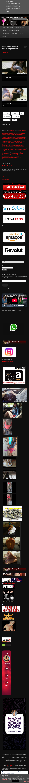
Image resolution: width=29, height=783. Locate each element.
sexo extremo (7, 152)
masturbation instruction (18, 145)
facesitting (17, 140)
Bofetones (4, 133)
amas (23, 130)
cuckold (12, 134)
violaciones (12, 156)
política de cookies (4, 779)
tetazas (7, 156)
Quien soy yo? (10, 27)
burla (12, 133)
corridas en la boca (6, 134)
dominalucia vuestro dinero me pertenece (10, 47)
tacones (4, 156)
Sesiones (4, 30)
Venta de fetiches (6, 33)
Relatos (21, 33)
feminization (4, 141)
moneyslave (14, 148)
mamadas (11, 145)
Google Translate (24, 270)
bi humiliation (21, 132)
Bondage (9, 133)
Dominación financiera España (13, 137)
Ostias (25, 148)
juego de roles (5, 145)
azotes (7, 132)
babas (10, 132)
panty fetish (4, 149)
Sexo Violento (14, 152)
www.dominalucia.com (7, 157)
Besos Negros (15, 132)
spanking (19, 152)
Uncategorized (11, 130)
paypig (9, 149)
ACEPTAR (15, 781)
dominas (4, 138)
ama (20, 130)
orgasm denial (20, 148)
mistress (13, 146)
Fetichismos (4, 142)
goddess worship (5, 144)
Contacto (4, 36)
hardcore (12, 144)
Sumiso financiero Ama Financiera (14, 154)
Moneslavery (18, 146)
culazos (16, 134)
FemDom (22, 140)
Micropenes (8, 146)
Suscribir (5, 285)
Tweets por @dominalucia (7, 361)
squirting (23, 152)
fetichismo (14, 141)
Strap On (4, 153)
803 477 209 (9, 765)
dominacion (16, 136)
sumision (8, 153)
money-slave (8, 148)
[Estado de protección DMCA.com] (6, 645)
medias (3, 146)
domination (8, 138)
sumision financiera (15, 153)
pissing (24, 149)
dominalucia (22, 137)
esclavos (12, 140)
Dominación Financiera (19, 27)
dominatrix (22, 138)
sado (15, 150)
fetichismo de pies (20, 141)
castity (19, 133)
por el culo (4, 150)
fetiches (9, 141)
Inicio (4, 27)
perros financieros (19, 149)
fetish (9, 142)
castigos (16, 133)
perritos (12, 149)
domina (11, 136)
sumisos (24, 154)
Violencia (17, 156)
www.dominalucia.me (16, 157)
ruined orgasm (10, 150)
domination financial (15, 138)
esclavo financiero (6, 140)
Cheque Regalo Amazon (14, 30)
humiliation (16, 144)
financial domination (15, 142)
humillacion (21, 144)
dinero (8, 136)
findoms (21, 142)
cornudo (23, 133)
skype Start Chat (5, 176)
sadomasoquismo (20, 150)
